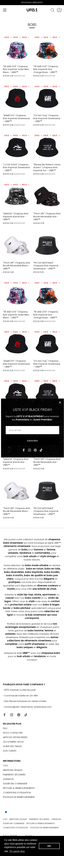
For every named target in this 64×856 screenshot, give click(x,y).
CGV (5, 765)
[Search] (52, 10)
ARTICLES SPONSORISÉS (15, 737)
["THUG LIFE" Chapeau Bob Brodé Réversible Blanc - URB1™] (16, 245)
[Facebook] (23, 449)
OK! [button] (49, 846)
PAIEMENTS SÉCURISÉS (14, 774)
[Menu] (4, 10)
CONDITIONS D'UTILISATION (17, 792)
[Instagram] (29, 449)
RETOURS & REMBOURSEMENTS (19, 788)
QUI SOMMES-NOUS (13, 741)
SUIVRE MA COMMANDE (15, 783)
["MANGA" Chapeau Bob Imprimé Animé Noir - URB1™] (16, 196)
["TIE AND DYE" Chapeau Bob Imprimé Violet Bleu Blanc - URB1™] (16, 49)
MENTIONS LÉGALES (12, 770)
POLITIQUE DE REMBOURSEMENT (19, 797)
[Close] (60, 402)
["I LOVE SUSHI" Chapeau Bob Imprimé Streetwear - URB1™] (16, 147)
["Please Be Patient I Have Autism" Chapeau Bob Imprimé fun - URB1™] (47, 147)
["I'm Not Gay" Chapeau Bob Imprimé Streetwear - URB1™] (47, 98)
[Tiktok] (41, 449)
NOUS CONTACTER (12, 732)
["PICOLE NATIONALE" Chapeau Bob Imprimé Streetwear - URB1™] (47, 245)
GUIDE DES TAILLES (12, 746)
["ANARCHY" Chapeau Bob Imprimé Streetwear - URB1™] (16, 98)
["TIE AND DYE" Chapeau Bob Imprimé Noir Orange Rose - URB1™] (47, 49)
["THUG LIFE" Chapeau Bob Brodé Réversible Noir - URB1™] (47, 196)
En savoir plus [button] (17, 851)
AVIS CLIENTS (9, 750)
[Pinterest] (35, 449)
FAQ (5, 728)
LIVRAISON (8, 779)
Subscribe (32, 440)
